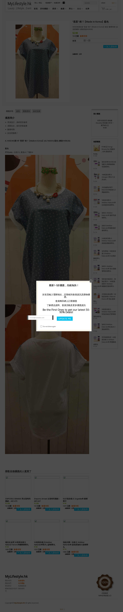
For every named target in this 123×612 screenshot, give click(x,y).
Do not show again (49, 326)
